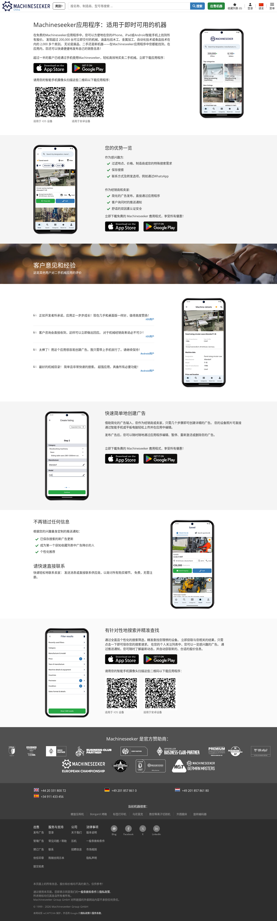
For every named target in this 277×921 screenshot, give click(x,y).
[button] (272, 6)
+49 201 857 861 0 (124, 791)
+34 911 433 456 (52, 797)
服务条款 (96, 913)
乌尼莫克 (137, 814)
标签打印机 (119, 814)
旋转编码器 (200, 814)
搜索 (199, 6)
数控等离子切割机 (159, 814)
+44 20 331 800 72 (53, 791)
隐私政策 (85, 913)
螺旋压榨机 (77, 814)
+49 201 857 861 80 (195, 791)
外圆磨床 (182, 814)
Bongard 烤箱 (98, 814)
